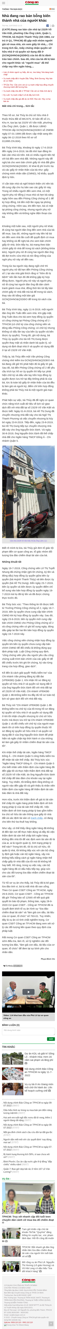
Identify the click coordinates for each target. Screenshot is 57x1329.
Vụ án (6, 1179)
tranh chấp (37, 818)
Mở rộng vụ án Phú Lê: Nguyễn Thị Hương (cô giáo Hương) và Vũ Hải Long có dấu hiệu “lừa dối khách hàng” (38, 1267)
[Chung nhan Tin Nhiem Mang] (16, 1325)
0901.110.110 (28, 1322)
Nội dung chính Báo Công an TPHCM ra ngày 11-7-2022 (39, 1072)
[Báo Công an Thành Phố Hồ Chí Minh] (32, 3)
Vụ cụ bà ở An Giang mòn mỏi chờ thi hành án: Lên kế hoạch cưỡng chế (39, 1087)
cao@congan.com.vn (17, 1315)
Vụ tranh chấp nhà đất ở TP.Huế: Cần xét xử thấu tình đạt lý (27, 91)
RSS (53, 9)
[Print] (53, 26)
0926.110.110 (16, 1322)
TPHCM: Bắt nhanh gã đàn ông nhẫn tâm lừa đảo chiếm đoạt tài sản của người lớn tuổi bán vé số (38, 1252)
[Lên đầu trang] (51, 1323)
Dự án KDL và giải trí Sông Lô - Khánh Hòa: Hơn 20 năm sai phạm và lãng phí (39, 1056)
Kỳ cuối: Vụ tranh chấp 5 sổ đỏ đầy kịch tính (21, 95)
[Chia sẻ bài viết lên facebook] (47, 26)
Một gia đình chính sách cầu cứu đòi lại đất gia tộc (27, 1132)
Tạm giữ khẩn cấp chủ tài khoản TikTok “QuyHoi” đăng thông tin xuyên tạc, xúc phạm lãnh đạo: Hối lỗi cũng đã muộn (38, 1234)
